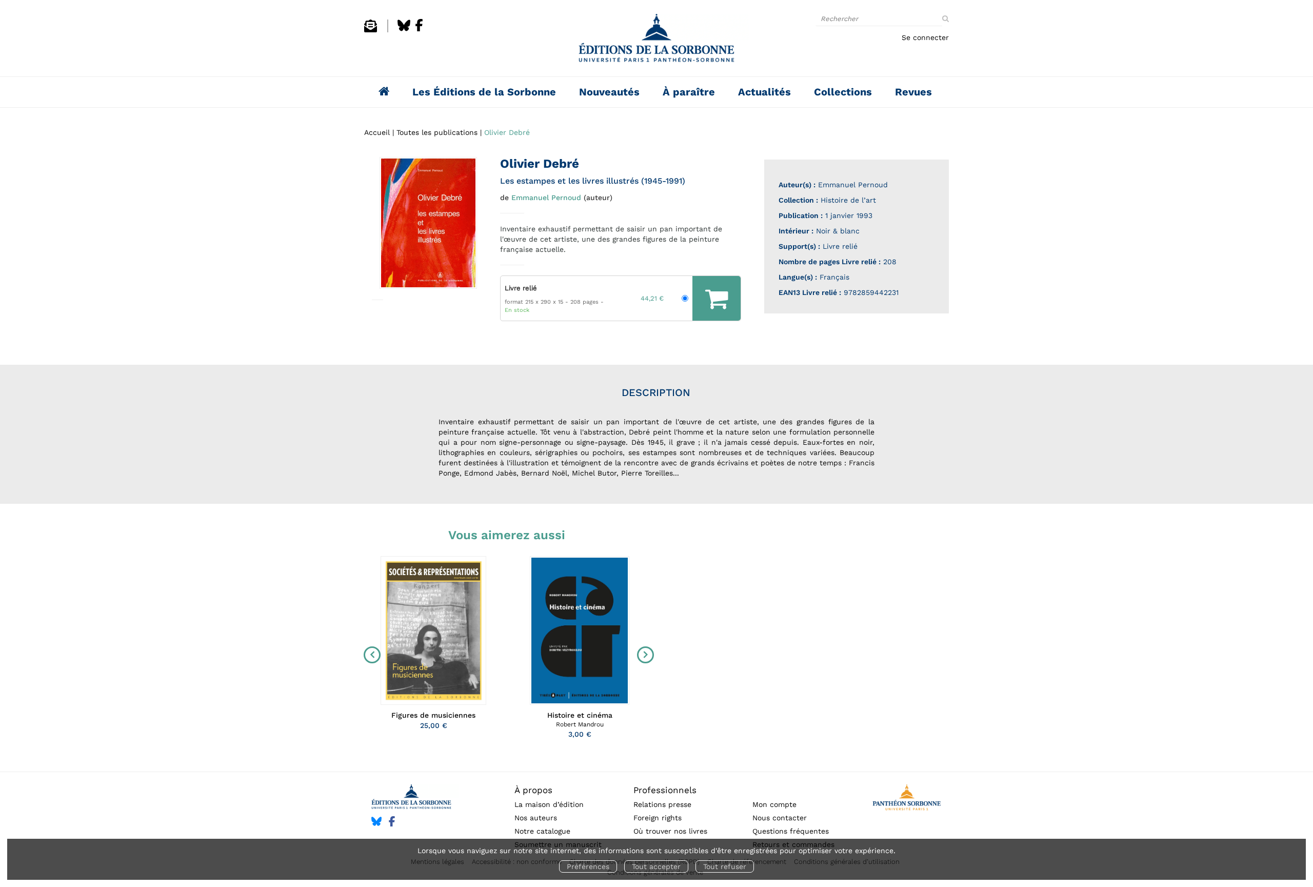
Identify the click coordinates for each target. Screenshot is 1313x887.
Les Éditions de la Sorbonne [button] (484, 92)
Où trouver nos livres (670, 831)
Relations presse (662, 804)
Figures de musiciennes (433, 715)
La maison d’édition (549, 804)
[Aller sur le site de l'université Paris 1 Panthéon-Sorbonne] (906, 799)
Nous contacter (779, 818)
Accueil (377, 132)
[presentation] (370, 654)
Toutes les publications (437, 132)
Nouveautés (609, 92)
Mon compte (774, 804)
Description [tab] (656, 392)
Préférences (588, 866)
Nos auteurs (535, 818)
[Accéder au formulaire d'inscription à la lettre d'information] (370, 30)
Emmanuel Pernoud (546, 197)
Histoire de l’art (848, 200)
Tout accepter (656, 866)
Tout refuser (724, 866)
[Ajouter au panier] (716, 298)
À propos (533, 790)
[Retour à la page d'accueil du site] (656, 40)
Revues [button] (913, 92)
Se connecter (925, 37)
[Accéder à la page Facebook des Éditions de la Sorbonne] (419, 30)
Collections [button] (843, 92)
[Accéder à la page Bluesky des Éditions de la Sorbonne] (403, 30)
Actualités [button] (764, 92)
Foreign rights (657, 818)
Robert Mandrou (580, 724)
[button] (428, 223)
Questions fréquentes (790, 831)
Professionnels (665, 790)
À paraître (689, 92)
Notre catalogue (542, 831)
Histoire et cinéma (579, 715)
